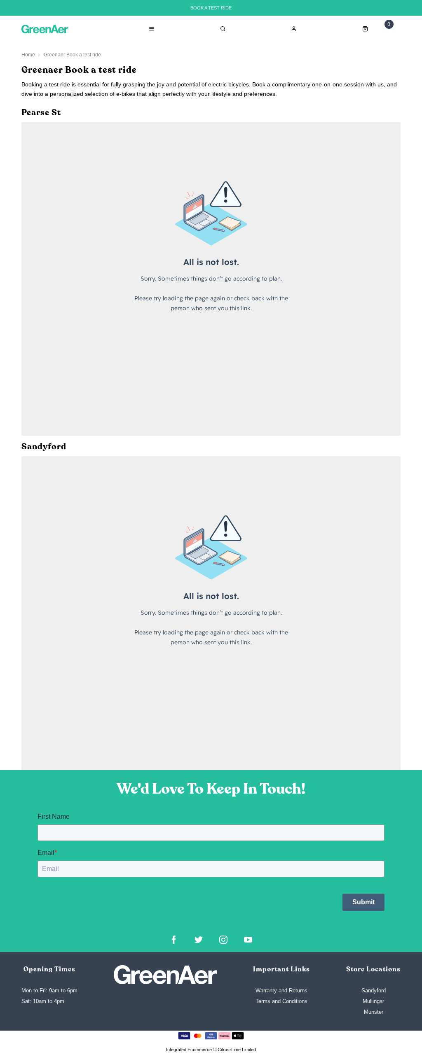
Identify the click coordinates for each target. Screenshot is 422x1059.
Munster (373, 1012)
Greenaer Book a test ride (72, 55)
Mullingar (373, 1001)
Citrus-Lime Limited (237, 1049)
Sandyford (373, 990)
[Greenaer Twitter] (199, 940)
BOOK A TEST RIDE (211, 7)
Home (28, 55)
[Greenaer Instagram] (223, 940)
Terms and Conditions (281, 1001)
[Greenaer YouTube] (248, 940)
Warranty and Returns (281, 990)
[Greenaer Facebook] (174, 940)
